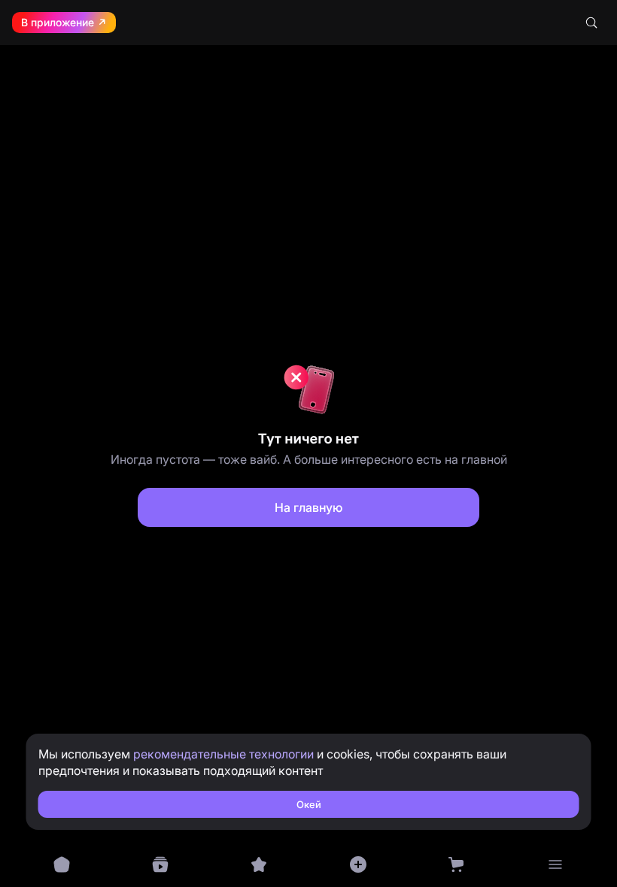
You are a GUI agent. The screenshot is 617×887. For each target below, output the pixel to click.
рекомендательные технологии (223, 753)
